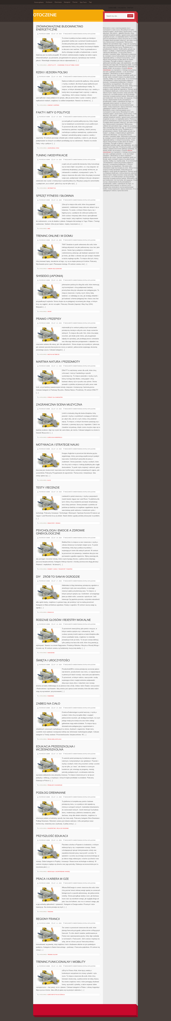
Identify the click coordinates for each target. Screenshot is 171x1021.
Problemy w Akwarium (54, 785)
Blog (49, 480)
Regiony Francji (48, 919)
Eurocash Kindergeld (54, 437)
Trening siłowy (52, 954)
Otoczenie (45, 15)
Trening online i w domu (54, 236)
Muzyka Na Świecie (53, 354)
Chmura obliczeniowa (54, 268)
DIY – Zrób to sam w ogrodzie (58, 577)
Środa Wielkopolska (54, 739)
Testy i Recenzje (48, 487)
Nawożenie (51, 652)
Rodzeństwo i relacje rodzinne (58, 828)
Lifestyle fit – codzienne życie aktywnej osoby (63, 65)
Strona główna (39, 2)
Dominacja (58, 2)
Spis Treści (83, 2)
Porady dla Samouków (54, 397)
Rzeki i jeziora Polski (52, 72)
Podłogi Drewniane (51, 793)
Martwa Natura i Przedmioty (58, 362)
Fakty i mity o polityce (53, 112)
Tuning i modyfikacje (52, 155)
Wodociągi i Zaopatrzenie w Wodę (58, 871)
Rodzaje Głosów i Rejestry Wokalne (63, 620)
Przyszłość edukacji (52, 836)
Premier (75, 2)
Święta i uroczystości (53, 660)
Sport (49, 311)
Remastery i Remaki (53, 523)
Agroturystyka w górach (56, 994)
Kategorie (67, 2)
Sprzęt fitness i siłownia (55, 196)
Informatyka (51, 188)
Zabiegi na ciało (48, 704)
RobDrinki (50, 696)
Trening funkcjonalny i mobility (60, 962)
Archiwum (49, 2)
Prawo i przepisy (48, 319)
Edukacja (50, 612)
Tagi (90, 2)
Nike (48, 228)
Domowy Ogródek (53, 105)
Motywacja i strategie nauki (57, 445)
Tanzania (50, 911)
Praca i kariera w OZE (52, 879)
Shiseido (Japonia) (49, 276)
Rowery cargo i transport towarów (59, 569)
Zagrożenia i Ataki (53, 148)
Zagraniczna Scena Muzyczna (59, 405)
